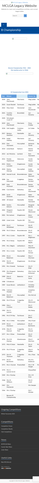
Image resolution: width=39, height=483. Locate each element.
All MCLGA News (6, 444)
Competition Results (7, 429)
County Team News (6, 447)
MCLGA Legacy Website (19, 6)
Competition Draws (6, 426)
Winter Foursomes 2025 (8, 414)
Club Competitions (6, 432)
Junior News (4, 450)
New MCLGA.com (6, 462)
